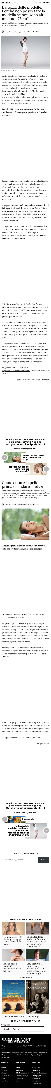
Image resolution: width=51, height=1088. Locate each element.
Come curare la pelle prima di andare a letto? (33, 457)
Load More (25, 846)
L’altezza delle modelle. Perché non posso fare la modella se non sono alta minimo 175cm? (18, 830)
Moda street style (23, 1073)
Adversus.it (36, 1078)
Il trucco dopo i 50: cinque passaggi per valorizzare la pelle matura (13, 940)
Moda (18, 1067)
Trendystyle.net (38, 1070)
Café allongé (33, 1016)
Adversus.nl (36, 1081)
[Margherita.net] (8, 2)
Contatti (4, 1070)
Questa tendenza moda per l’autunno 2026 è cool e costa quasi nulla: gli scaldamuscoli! (36, 941)
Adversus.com (37, 1083)
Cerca (43, 859)
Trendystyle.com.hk (39, 1073)
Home (3, 1067)
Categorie (5, 1025)
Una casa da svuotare (13, 1016)
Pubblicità (4, 1081)
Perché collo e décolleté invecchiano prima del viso (12, 967)
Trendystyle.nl (37, 1075)
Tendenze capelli (22, 1075)
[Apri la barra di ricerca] (36, 2)
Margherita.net (11, 32)
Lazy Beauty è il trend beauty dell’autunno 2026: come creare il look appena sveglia (36, 968)
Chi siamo (5, 1073)
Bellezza (19, 1070)
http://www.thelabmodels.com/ (16, 97)
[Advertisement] (25, 148)
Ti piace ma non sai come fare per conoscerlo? (19, 469)
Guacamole (28, 819)
